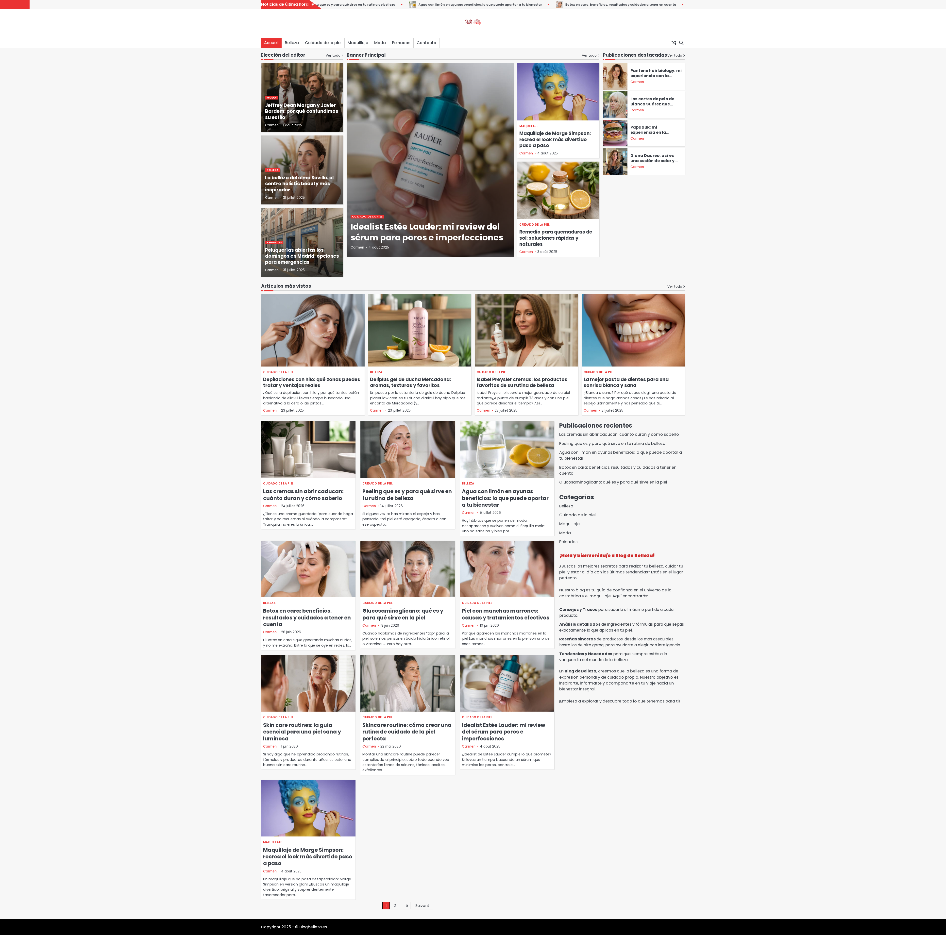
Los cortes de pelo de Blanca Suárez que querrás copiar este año (655, 104)
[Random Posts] (673, 43)
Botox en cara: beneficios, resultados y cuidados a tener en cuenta (569, 4)
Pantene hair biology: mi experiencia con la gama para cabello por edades (656, 78)
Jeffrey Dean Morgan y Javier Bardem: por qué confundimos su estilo (301, 111)
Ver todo (589, 55)
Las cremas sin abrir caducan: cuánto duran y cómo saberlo (303, 494)
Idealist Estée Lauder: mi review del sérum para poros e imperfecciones (427, 232)
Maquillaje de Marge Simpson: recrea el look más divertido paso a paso (555, 139)
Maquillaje (358, 43)
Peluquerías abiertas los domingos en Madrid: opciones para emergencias (302, 256)
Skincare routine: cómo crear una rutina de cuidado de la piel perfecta (407, 731)
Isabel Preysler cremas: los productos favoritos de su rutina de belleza (522, 382)
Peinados (401, 43)
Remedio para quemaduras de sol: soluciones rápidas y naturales (555, 238)
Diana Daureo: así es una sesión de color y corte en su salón (652, 161)
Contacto (426, 43)
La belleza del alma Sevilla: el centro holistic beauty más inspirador (299, 183)
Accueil (271, 43)
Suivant (422, 905)
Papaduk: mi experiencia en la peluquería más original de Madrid (656, 135)
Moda (380, 43)
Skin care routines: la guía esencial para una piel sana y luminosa (302, 731)
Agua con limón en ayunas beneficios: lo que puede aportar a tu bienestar (429, 4)
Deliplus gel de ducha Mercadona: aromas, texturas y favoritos (410, 382)
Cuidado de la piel (323, 43)
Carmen (357, 247)
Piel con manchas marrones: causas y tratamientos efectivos (505, 614)
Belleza (292, 43)
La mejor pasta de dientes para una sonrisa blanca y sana (626, 382)
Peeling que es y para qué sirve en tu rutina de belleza (407, 494)
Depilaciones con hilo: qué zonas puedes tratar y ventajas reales (311, 382)
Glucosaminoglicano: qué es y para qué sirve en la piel (402, 614)
